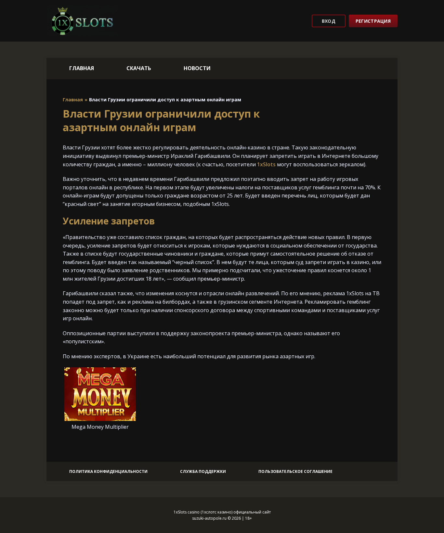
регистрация (373, 21)
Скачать (138, 68)
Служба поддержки (203, 471)
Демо (100, 405)
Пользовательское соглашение (295, 471)
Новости (197, 68)
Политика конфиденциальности (108, 471)
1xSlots (266, 164)
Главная (81, 68)
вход (328, 21)
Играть (100, 386)
